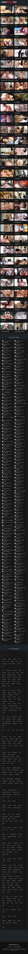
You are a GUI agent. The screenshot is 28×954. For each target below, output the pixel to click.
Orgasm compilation (12, 836)
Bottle (14, 681)
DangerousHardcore (7, 366)
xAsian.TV (17, 538)
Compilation (4, 701)
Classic (14, 696)
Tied (15, 900)
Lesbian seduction (17, 807)
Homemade (4, 772)
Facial (10, 736)
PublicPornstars (6, 446)
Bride (3, 683)
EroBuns (4, 608)
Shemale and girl (17, 869)
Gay (20, 752)
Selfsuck (16, 867)
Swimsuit (15, 889)
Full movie (16, 745)
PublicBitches (18, 500)
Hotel (15, 772)
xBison (10, 569)
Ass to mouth (12, 663)
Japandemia (5, 474)
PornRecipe (17, 551)
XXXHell (4, 465)
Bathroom (4, 672)
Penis (3, 845)
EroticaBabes (18, 609)
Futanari (4, 747)
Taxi (11, 896)
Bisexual (4, 679)
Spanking (19, 880)
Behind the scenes (11, 674)
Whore (19, 920)
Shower (20, 871)
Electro (8, 730)
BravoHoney (17, 440)
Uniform (19, 909)
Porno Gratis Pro (6, 531)
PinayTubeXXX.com (7, 574)
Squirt (16, 883)
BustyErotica (5, 627)
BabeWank (5, 541)
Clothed (9, 699)
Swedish (9, 889)
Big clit (3, 677)
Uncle (7, 909)
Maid (9, 814)
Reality (3, 858)
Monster (21, 821)
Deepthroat (14, 716)
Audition (19, 663)
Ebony (3, 730)
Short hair (15, 871)
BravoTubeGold (6, 584)
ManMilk (17, 377)
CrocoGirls (17, 626)
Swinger (21, 889)
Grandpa (4, 761)
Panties (9, 843)
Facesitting (4, 736)
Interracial (17, 783)
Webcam (4, 920)
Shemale (9, 869)
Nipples (8, 827)
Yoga (3, 927)
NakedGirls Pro (6, 577)
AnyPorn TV (17, 398)
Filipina (3, 741)
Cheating (4, 694)
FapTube (17, 544)
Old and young (13, 834)
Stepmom (4, 885)
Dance (3, 716)
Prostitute (20, 849)
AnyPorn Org (5, 505)
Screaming (20, 865)
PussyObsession (18, 582)
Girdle (12, 756)
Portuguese (19, 847)
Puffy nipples (10, 852)
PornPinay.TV (5, 630)
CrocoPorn (5, 538)
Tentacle (14, 898)
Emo (13, 730)
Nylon (12, 829)
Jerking (8, 796)
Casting (18, 690)
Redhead (9, 858)
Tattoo (7, 896)
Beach (22, 672)
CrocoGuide (17, 463)
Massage (18, 814)
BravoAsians (5, 600)
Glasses (4, 758)
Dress (20, 723)
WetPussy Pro (6, 362)
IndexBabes (17, 636)
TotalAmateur (5, 544)
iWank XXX (5, 402)
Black (9, 679)
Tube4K (23, 490)
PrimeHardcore (18, 554)
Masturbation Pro (18, 525)
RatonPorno (17, 408)
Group (3, 763)
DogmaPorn (5, 501)
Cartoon (13, 690)
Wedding (10, 920)
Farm (15, 736)
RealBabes (17, 622)
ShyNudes (17, 585)
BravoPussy (5, 352)
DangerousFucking (19, 388)
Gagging (4, 752)
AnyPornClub (17, 629)
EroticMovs (17, 619)
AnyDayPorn (5, 593)
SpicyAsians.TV (18, 360)
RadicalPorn (17, 557)
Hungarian (11, 774)
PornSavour (17, 460)
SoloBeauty (17, 616)
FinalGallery (5, 623)
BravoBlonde (17, 348)
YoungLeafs (17, 475)
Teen (3, 898)
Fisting (20, 741)
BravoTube (5, 426)
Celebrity (14, 692)
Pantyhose (16, 843)
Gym (8, 763)
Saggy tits (4, 865)
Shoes (9, 871)
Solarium (21, 878)
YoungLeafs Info (18, 401)
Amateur (15, 659)
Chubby (3, 696)
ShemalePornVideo (6, 528)
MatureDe (17, 577)
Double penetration (6, 723)
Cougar (9, 703)
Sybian (8, 891)
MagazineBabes (18, 571)
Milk (3, 821)
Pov (3, 849)
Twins (3, 905)
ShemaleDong (5, 384)
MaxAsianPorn (18, 564)
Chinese (17, 694)
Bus (9, 685)
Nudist (20, 827)
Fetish (17, 739)
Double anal (19, 721)
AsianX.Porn (17, 383)
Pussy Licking (5, 854)
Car (9, 690)
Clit (18, 696)
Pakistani (4, 843)
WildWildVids (5, 358)
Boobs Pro (17, 598)
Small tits (4, 878)
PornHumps (5, 515)
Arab (8, 661)
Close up (4, 699)
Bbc (9, 672)
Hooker (10, 772)
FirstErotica (17, 414)
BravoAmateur (5, 429)
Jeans (3, 796)
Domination (8, 721)
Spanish (13, 880)
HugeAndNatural (6, 551)
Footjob (19, 743)
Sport (8, 883)
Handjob (8, 767)
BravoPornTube (18, 588)
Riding (14, 858)
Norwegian (15, 827)
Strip (9, 887)
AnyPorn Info (5, 554)
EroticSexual (5, 469)
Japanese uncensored (6, 794)
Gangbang (14, 752)
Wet (14, 920)
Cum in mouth (18, 708)
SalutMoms (17, 497)
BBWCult (4, 495)
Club (14, 699)
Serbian (21, 867)
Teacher (16, 896)
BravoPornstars (6, 436)
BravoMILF (5, 377)
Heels (9, 770)
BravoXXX (5, 432)
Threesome (9, 900)
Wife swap (8, 922)
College (19, 699)
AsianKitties (5, 439)
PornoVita (17, 394)
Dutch (3, 725)
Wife (3, 922)
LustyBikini (17, 639)
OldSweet (5, 387)
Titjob (3, 902)
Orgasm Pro (5, 455)
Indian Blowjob (10, 778)
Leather (3, 807)
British (8, 683)
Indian (3, 778)
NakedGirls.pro (9, 2)
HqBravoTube (5, 381)
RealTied (17, 561)
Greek (14, 761)
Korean (14, 801)
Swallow (4, 889)
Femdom (11, 739)
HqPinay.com (18, 431)
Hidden (22, 770)
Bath (20, 670)
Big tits (15, 677)
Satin (10, 865)
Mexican (4, 818)
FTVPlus (4, 369)
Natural (3, 827)
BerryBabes (17, 457)
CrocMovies (5, 640)
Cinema (9, 696)
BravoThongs (5, 342)
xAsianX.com (5, 459)
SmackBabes (18, 454)
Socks (15, 878)
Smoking (10, 878)
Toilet (8, 902)
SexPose (17, 510)
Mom (11, 821)
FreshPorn (5, 587)
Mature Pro (17, 357)
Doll (3, 721)
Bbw (13, 672)
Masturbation (5, 816)
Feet (7, 739)
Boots (9, 681)
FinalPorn (17, 373)
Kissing (3, 801)
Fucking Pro (17, 427)
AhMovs (16, 391)
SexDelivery (17, 437)
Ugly (3, 909)
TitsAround (17, 354)
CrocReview (17, 479)
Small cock (17, 876)
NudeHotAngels (18, 444)
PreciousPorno (18, 606)
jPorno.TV (17, 485)
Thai (19, 898)
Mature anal (17, 816)
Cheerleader (10, 694)
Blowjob (19, 679)
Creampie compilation (12, 705)
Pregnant (8, 849)
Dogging (19, 719)
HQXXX (11, 520)
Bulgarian (4, 685)
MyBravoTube (18, 370)
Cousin (19, 703)
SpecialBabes (5, 452)
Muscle (3, 823)
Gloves (15, 758)
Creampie (4, 705)
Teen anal (8, 898)
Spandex (8, 880)
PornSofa (17, 592)
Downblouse (14, 723)
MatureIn (17, 595)
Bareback (15, 670)
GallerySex (5, 498)
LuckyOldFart (18, 364)
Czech (3, 712)
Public (3, 852)
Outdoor (4, 838)
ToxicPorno (17, 504)
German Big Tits (5, 756)
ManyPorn (17, 642)
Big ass (19, 674)
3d (5, 654)
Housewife (21, 772)
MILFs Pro (17, 520)
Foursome (4, 745)
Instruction (10, 783)
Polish (3, 847)
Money (15, 821)
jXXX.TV (4, 617)
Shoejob (4, 871)
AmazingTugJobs (6, 392)
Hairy (3, 767)
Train (16, 902)
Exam (22, 730)
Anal (20, 659)
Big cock (9, 677)
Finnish (8, 741)
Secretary (4, 867)
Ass (21, 661)
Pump (16, 852)
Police (19, 845)
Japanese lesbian (12, 789)
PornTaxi (17, 513)
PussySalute (17, 450)
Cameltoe (4, 690)
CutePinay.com (6, 348)
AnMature (5, 345)
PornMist (17, 380)
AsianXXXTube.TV (6, 605)
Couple (14, 703)
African (9, 659)
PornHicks (17, 469)
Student (13, 887)
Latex (15, 805)
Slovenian (10, 876)
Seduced (10, 867)
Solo (3, 880)
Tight (19, 900)
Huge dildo (4, 774)
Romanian (20, 858)
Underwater (13, 909)
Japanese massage (6, 792)
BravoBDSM (17, 541)
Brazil (18, 681)
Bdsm (17, 672)
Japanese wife (17, 794)
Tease (21, 896)
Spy (12, 883)
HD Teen (4, 770)
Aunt (3, 665)
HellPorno (17, 517)
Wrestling (15, 922)
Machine (4, 814)
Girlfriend (18, 756)
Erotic (17, 730)
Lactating (4, 805)
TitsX (22, 465)
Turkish (21, 902)
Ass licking (4, 663)
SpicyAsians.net (6, 534)
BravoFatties (5, 580)
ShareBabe (17, 528)
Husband (17, 774)
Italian (22, 783)
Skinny (7, 874)
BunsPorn (5, 561)
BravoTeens (5, 620)
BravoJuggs (5, 462)
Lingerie (3, 809)
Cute (20, 710)
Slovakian (4, 876)
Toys (12, 902)
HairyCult (4, 355)
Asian (17, 661)
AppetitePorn (17, 434)
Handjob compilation (16, 767)
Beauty (3, 674)
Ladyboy (10, 805)
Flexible (9, 743)
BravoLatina (17, 494)
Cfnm (20, 692)
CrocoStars (17, 574)
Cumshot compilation (12, 710)
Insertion (4, 783)
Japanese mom (15, 792)
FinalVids (17, 507)
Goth (20, 758)
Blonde (13, 679)
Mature (11, 816)
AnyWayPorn (5, 405)
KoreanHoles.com (6, 488)
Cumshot (4, 710)
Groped (19, 761)
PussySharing (18, 424)
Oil (7, 834)
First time (14, 741)
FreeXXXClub (18, 482)
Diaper (20, 716)
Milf (13, 818)
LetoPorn (4, 395)
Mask (13, 814)
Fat (3, 739)
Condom (11, 701)
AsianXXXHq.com (19, 603)
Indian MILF (4, 781)
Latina (19, 805)
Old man (20, 834)
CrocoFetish (17, 488)
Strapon (3, 887)
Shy (3, 874)
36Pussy (4, 480)
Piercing (8, 845)
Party (21, 843)
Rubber (3, 860)
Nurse (7, 829)
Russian (9, 860)
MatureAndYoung (6, 374)
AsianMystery (18, 548)
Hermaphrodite (15, 770)
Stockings (17, 885)
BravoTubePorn (6, 633)
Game (9, 752)
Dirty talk (8, 719)
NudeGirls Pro (18, 421)
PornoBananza (6, 511)
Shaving (4, 869)
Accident (4, 659)
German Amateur (11, 754)
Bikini (20, 677)
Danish (8, 716)
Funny (21, 745)
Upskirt (3, 911)
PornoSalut (5, 484)
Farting (19, 736)
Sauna (14, 865)
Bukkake (19, 683)
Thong (3, 900)
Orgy (19, 836)
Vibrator (3, 916)
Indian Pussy (12, 781)
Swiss (3, 891)
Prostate (13, 849)
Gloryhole (10, 758)
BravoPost (17, 342)
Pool (8, 847)
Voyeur (14, 916)
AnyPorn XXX (18, 447)
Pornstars (13, 847)
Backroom (9, 670)
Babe (3, 670)
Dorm (14, 721)
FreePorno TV (18, 534)
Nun (3, 829)
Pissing (13, 845)
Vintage (9, 916)
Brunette (13, 683)
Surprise (19, 887)
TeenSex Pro (5, 398)
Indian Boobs (18, 778)
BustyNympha (18, 613)
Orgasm (4, 836)
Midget (9, 818)
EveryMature (5, 567)
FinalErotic (5, 508)
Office (3, 834)
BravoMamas (5, 477)
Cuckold (11, 708)
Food (14, 743)
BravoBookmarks (6, 423)
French (10, 745)
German (4, 754)
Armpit (12, 661)
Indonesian (19, 781)
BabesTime (17, 472)
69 (2, 654)
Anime (3, 661)
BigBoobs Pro (5, 408)
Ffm (21, 739)
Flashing (4, 743)
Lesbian (9, 807)
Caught (9, 692)
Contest (3, 703)
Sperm (3, 883)
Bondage (4, 681)
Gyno (12, 763)
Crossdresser (5, 708)
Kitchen (9, 801)
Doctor (14, 719)
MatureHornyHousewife (7, 614)
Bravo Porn (17, 367)
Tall (3, 896)
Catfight (3, 692)
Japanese (4, 789)
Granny (9, 761)
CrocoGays (5, 492)
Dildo (3, 719)
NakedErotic (17, 411)
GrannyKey (17, 345)
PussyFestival (5, 590)
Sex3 (9, 471)
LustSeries (5, 449)
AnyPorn (4, 547)
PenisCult (5, 564)
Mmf (7, 821)
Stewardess (10, 885)
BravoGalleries (6, 411)
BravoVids (5, 415)
